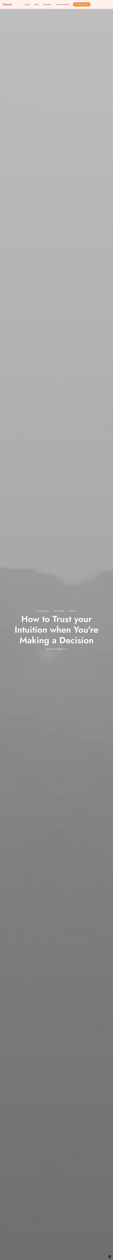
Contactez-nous (81, 4)
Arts (47, 611)
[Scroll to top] (109, 1256)
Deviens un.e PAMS (62, 4)
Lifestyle (42, 611)
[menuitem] (27, 4)
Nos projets (47, 4)
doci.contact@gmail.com (57, 649)
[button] (106, 4)
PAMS (36, 4)
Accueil (27, 4)
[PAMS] (7, 4)
